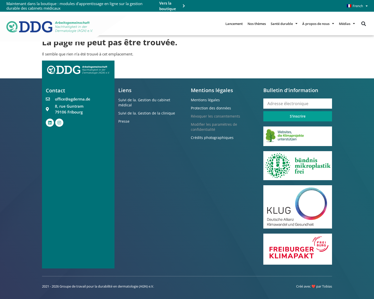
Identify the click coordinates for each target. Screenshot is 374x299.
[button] (363, 23)
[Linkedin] (50, 123)
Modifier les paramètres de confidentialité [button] (214, 127)
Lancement (234, 23)
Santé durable (282, 23)
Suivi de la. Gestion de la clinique (146, 113)
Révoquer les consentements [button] (215, 116)
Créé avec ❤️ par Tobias (314, 286)
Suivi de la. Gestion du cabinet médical (144, 102)
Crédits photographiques (212, 137)
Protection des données (211, 108)
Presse (124, 121)
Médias (344, 23)
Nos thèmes (257, 23)
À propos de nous (315, 23)
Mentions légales (205, 99)
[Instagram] (59, 123)
